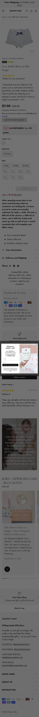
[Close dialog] (36, 345)
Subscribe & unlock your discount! (10, 365)
